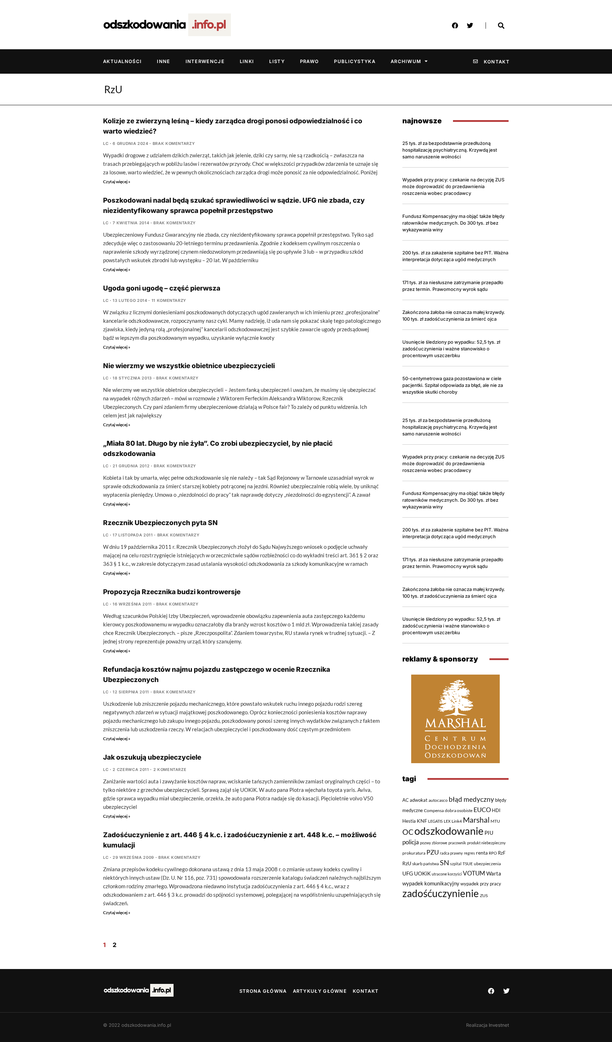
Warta (493, 873)
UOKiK (422, 873)
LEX (447, 821)
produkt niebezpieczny (486, 842)
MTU (495, 820)
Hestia (409, 821)
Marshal (476, 819)
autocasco (438, 800)
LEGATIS (435, 821)
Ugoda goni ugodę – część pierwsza (161, 288)
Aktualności (122, 61)
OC (407, 832)
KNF (422, 821)
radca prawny (451, 853)
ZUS (484, 895)
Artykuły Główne (320, 991)
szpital (455, 863)
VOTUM (474, 873)
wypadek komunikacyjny (430, 883)
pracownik (457, 842)
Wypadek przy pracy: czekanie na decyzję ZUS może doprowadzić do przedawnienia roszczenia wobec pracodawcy (453, 186)
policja (410, 842)
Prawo (309, 61)
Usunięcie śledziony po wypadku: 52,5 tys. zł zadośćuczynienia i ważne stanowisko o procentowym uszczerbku (451, 348)
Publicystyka (354, 61)
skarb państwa (425, 863)
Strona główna (263, 991)
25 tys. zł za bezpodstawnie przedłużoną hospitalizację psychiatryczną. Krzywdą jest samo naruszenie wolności (449, 149)
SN (444, 862)
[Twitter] (470, 25)
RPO (493, 853)
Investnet (499, 1025)
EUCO (482, 809)
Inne (163, 61)
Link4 (457, 821)
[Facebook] (455, 25)
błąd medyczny (471, 799)
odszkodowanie (448, 830)
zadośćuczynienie (440, 893)
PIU (488, 832)
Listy (277, 61)
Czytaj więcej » (116, 181)
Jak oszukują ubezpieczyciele (152, 757)
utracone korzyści (447, 874)
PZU (432, 852)
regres (469, 853)
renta (482, 853)
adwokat (418, 800)
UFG (407, 873)
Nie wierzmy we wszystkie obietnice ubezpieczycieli (189, 366)
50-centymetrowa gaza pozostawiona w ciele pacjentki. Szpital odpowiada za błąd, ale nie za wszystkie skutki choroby (452, 385)
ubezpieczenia (487, 863)
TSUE (468, 863)
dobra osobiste (458, 810)
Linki (247, 61)
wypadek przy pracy (480, 883)
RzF (501, 853)
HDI (496, 810)
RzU (406, 863)
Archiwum (406, 61)
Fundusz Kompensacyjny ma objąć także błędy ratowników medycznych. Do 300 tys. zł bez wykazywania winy (453, 222)
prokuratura (413, 853)
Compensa (434, 810)
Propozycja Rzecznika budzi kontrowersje (171, 592)
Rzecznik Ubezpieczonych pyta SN (160, 523)
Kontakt (366, 991)
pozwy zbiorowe (433, 842)
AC (405, 800)
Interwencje (205, 61)
